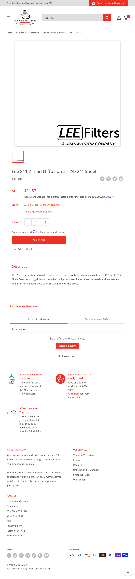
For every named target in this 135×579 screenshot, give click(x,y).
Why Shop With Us (17, 511)
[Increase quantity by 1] (45, 222)
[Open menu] (8, 17)
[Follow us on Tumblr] (46, 555)
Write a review (67, 346)
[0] (126, 18)
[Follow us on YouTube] (27, 555)
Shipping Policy (81, 474)
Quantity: (17, 222)
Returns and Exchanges (86, 469)
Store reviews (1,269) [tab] (96, 319)
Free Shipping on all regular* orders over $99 (29, 3)
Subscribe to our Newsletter (111, 3)
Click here (73, 393)
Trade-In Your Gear (83, 455)
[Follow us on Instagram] (15, 555)
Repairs (77, 464)
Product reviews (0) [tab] (38, 319)
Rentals (77, 460)
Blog (9, 521)
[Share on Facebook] (102, 178)
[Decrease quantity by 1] (28, 222)
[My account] (119, 18)
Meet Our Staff (15, 516)
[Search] (107, 17)
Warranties (79, 479)
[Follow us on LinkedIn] (40, 555)
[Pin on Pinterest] (108, 178)
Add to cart (39, 239)
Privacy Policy (14, 525)
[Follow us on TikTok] (34, 555)
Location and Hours (17, 501)
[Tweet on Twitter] (114, 178)
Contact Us (12, 506)
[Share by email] (121, 178)
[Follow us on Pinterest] (21, 555)
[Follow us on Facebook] (9, 555)
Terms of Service (16, 530)
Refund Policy (14, 535)
